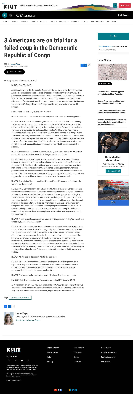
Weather (44, 21)
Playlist (49, 357)
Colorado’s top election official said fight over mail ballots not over (111, 102)
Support (63, 21)
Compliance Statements (109, 352)
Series (23, 21)
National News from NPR (20, 298)
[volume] (11, 15)
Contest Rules (105, 362)
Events (74, 21)
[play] (4, 15)
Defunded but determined (113, 159)
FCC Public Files (106, 348)
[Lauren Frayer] (9, 318)
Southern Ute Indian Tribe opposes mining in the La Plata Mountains (111, 93)
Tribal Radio (111, 21)
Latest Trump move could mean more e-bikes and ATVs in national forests (111, 111)
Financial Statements (108, 357)
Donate (125, 5)
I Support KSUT (113, 171)
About (52, 21)
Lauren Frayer (15, 64)
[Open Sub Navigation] (9, 21)
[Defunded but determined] (113, 142)
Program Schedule (53, 348)
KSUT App (85, 21)
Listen (4, 21)
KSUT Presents (97, 21)
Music (33, 21)
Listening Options (52, 352)
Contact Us (77, 362)
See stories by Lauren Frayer (28, 320)
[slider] (14, 15)
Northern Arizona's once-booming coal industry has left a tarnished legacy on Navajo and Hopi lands (112, 122)
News (14, 21)
